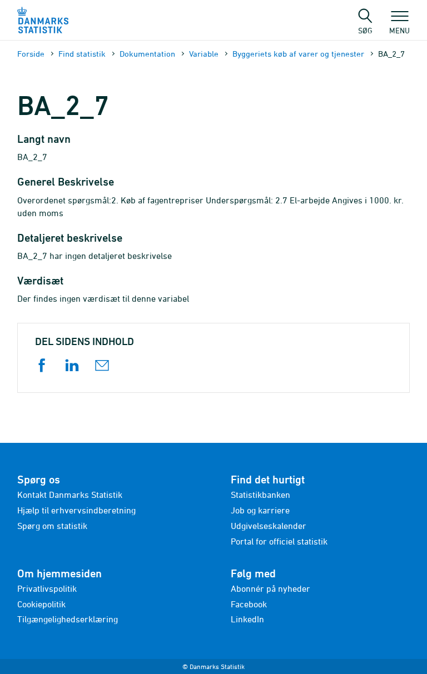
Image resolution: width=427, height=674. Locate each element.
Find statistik (82, 53)
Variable (204, 53)
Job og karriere (260, 510)
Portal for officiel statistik (279, 541)
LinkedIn (247, 619)
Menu (399, 30)
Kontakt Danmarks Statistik (69, 495)
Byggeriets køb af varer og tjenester (298, 53)
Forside (30, 53)
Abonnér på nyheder (270, 588)
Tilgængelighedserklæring (67, 619)
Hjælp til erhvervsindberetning (76, 510)
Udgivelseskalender (268, 526)
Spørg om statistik (52, 526)
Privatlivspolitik (47, 588)
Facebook (249, 604)
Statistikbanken (260, 495)
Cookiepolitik (41, 604)
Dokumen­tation (147, 53)
